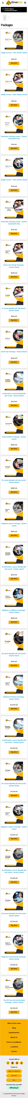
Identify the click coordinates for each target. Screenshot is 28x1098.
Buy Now (14, 63)
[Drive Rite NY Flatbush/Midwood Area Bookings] (24, 3)
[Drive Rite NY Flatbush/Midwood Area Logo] (14, 2)
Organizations (14, 1032)
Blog (14, 1028)
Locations (14, 1047)
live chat (14, 1075)
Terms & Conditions (14, 1042)
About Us (13, 1037)
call (14, 1080)
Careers (14, 1051)
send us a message (14, 1071)
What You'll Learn (14, 1023)
